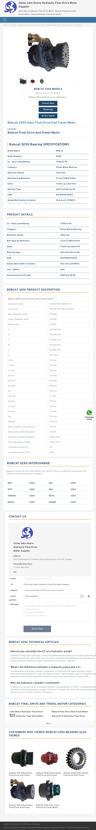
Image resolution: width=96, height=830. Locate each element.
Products (13, 25)
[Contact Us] (89, 415)
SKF (51, 483)
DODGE (52, 502)
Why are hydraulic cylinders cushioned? (34, 683)
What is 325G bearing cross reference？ (48, 97)
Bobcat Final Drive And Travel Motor (32, 25)
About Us (8, 824)
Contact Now (48, 103)
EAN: (10, 195)
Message (13, 604)
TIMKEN (12, 496)
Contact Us (17, 824)
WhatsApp (48, 109)
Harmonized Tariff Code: (19, 275)
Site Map (27, 824)
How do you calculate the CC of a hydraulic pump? (41, 651)
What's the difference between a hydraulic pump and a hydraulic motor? (46, 667)
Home (6, 25)
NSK (10, 483)
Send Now (37, 629)
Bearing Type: (14, 189)
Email (12, 579)
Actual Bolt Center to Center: (22, 200)
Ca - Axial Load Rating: (19, 162)
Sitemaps (36, 824)
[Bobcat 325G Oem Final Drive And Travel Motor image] (48, 52)
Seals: (11, 184)
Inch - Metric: (13, 269)
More (48, 723)
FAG (51, 489)
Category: (12, 167)
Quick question (12, 598)
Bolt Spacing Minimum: (19, 178)
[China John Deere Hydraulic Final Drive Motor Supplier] (10, 6)
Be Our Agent (48, 116)
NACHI (11, 502)
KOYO (52, 496)
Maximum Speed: (16, 173)
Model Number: (15, 156)
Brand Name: (14, 151)
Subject (13, 590)
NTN (10, 489)
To (12, 584)
